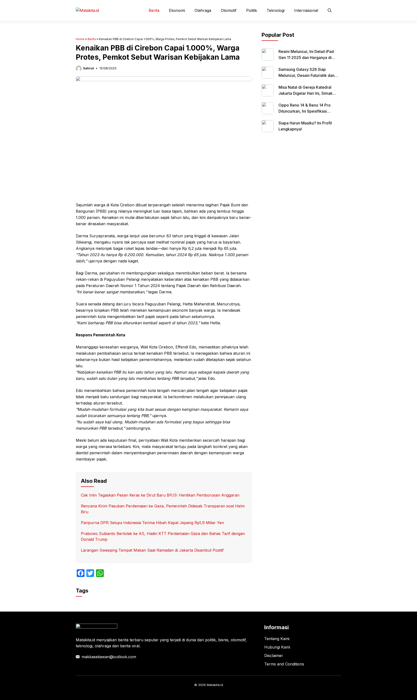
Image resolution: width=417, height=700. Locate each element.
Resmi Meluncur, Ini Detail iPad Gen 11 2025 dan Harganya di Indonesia (306, 57)
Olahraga (203, 10)
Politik (251, 10)
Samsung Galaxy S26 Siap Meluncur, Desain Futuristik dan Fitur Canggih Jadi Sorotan (306, 75)
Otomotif (228, 10)
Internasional (306, 10)
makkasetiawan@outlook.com (109, 656)
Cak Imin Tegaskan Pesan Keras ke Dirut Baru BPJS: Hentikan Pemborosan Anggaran (160, 495)
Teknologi (276, 10)
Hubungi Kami (277, 647)
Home (80, 39)
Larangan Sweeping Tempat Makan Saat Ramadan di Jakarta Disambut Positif (152, 550)
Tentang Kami (276, 638)
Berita (154, 10)
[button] (330, 10)
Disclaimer (273, 655)
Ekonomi (177, 10)
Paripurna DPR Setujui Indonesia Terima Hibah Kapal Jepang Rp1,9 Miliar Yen (152, 522)
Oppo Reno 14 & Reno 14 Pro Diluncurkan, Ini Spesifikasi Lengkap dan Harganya (304, 111)
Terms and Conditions (284, 664)
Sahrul (88, 68)
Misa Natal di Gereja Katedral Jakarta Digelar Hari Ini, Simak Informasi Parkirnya (305, 93)
